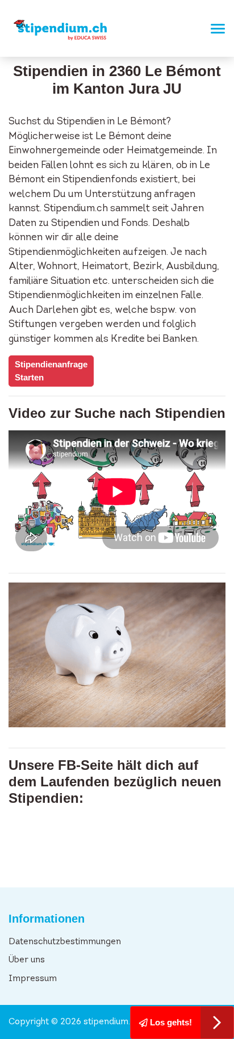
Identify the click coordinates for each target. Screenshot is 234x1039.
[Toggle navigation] (214, 28)
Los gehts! (170, 1022)
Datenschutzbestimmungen (65, 942)
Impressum (33, 979)
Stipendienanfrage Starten (51, 370)
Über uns (27, 960)
